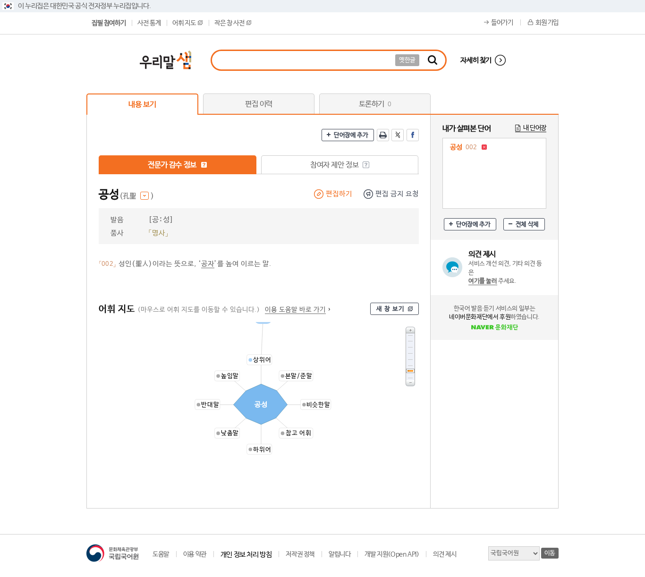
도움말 (161, 554)
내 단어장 (534, 128)
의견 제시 (444, 554)
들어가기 (502, 22)
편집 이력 (258, 104)
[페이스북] (413, 135)
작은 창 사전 (229, 23)
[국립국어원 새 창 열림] (112, 553)
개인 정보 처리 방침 (246, 555)
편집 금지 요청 (397, 194)
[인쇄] (383, 135)
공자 (207, 264)
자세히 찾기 (476, 60)
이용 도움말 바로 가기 (295, 310)
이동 (549, 553)
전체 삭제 (527, 224)
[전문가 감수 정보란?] (204, 164)
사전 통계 (149, 23)
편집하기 (339, 194)
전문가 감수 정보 (173, 165)
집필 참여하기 (109, 23)
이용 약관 (194, 554)
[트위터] (397, 135)
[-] (410, 383)
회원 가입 (547, 22)
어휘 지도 (183, 23)
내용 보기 (142, 104)
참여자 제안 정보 (335, 165)
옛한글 (407, 60)
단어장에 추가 (351, 135)
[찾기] (432, 60)
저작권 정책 (300, 554)
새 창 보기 (390, 309)
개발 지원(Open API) (392, 554)
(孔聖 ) (136, 196)
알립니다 (339, 554)
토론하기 (375, 104)
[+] (410, 330)
